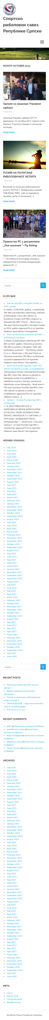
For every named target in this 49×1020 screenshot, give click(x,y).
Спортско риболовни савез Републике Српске (22, 24)
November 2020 (14, 643)
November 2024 (14, 509)
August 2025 (13, 481)
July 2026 (11, 447)
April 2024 (11, 528)
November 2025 (14, 472)
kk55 (9, 726)
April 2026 (11, 456)
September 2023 (14, 547)
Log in (9, 992)
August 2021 (13, 619)
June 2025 (12, 488)
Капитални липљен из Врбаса (29, 726)
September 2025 (14, 478)
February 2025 (13, 500)
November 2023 (14, 541)
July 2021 (11, 622)
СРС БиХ (10, 296)
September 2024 (14, 516)
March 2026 (12, 460)
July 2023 (11, 553)
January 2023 (13, 569)
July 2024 (11, 522)
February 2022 (13, 600)
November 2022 (14, 575)
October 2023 (13, 544)
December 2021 (14, 606)
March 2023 (12, 566)
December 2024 (14, 506)
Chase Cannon (13, 747)
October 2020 (13, 647)
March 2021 (12, 634)
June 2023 (12, 556)
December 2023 (14, 537)
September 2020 (14, 650)
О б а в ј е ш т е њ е (16, 709)
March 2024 (12, 531)
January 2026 (13, 466)
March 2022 (12, 597)
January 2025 (13, 503)
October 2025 (13, 475)
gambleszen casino (15, 729)
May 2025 (11, 491)
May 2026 (11, 453)
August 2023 (13, 550)
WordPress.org (14, 1002)
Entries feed (12, 996)
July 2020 (11, 653)
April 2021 (11, 631)
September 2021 (14, 615)
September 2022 (14, 578)
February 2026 (13, 463)
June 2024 (12, 525)
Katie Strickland (14, 735)
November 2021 (14, 609)
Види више (9, 132)
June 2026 (12, 450)
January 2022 (13, 603)
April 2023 (11, 562)
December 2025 (14, 469)
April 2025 (11, 494)
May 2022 (11, 590)
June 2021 (12, 625)
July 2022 (11, 584)
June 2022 (12, 587)
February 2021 (13, 637)
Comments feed (14, 999)
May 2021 (11, 628)
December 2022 (14, 572)
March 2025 (12, 497)
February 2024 (13, 534)
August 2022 (13, 581)
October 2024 (13, 513)
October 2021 (13, 612)
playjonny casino (14, 741)
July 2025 (11, 485)
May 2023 (11, 559)
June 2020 (12, 656)
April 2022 (11, 594)
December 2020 (14, 640)
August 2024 (13, 519)
